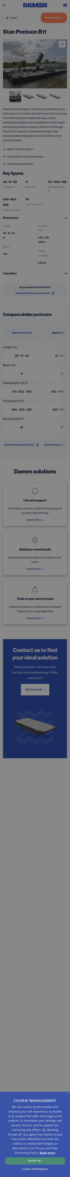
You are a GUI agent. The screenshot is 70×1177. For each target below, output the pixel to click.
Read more (47, 1153)
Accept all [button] (35, 1160)
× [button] (68, 1093)
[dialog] (35, 1134)
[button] (35, 1169)
